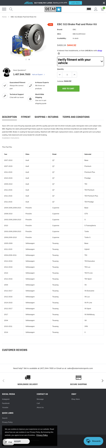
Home (4, 17)
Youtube (5, 407)
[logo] (53, 9)
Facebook (6, 403)
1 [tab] (26, 59)
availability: (61, 38)
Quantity (60, 69)
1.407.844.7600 (21, 74)
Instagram (6, 399)
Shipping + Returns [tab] (46, 117)
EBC (74, 29)
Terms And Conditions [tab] (76, 117)
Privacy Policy (7, 422)
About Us (40, 407)
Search (4, 418)
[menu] (4, 9)
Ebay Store (75, 399)
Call (38, 403)
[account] (95, 9)
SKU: (59, 34)
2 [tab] (29, 59)
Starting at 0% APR (57, 3)
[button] (89, 9)
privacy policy (42, 435)
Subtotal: (60, 81)
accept (17, 441)
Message (40, 399)
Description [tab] (9, 117)
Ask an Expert (37, 74)
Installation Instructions (10, 138)
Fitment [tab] (26, 117)
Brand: (60, 29)
